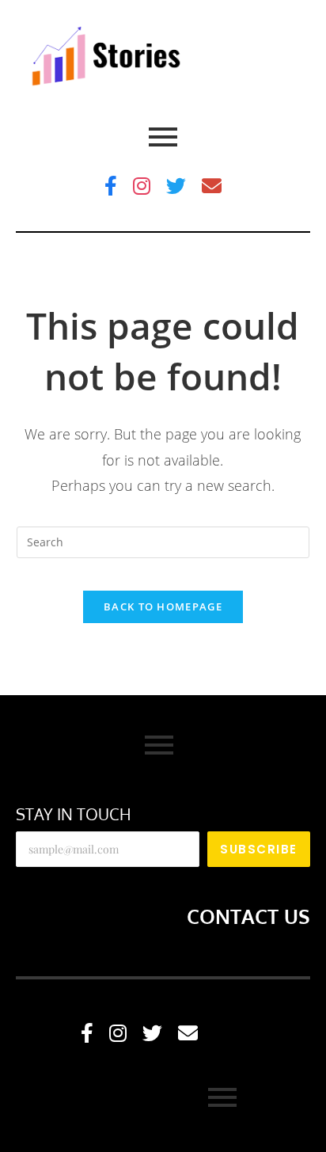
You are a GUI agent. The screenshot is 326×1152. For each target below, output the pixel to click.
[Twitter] (176, 185)
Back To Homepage (163, 606)
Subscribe (259, 849)
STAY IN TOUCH (73, 814)
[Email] (212, 185)
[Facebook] (110, 185)
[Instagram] (141, 185)
